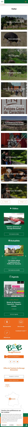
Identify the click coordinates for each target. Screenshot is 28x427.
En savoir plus (4, 422)
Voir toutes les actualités (14, 270)
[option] (14, 256)
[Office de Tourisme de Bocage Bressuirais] (14, 348)
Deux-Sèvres (14, 388)
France (7, 385)
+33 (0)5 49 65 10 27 (14, 373)
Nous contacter (14, 380)
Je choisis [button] (11, 425)
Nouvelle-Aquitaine (17, 385)
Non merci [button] (4, 425)
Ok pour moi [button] (19, 425)
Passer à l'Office (14, 376)
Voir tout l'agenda (14, 314)
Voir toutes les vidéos (14, 234)
